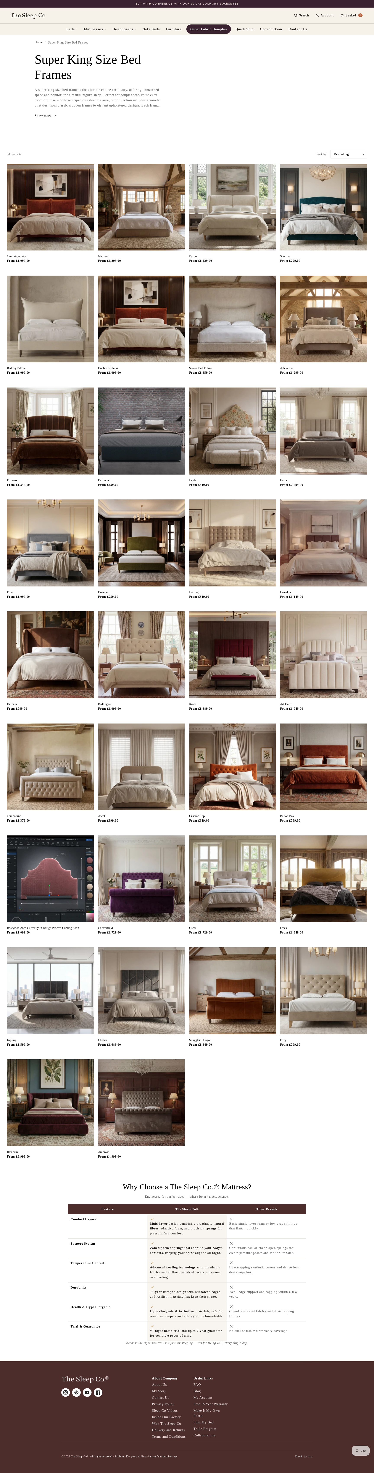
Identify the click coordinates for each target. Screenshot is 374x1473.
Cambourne (14, 816)
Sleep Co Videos (164, 1410)
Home (39, 42)
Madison (103, 256)
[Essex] (323, 878)
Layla (192, 480)
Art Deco (285, 704)
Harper (284, 480)
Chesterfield (105, 928)
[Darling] (232, 542)
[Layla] (232, 431)
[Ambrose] (141, 1102)
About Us (159, 1384)
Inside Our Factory (166, 1417)
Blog (197, 1391)
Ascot (101, 816)
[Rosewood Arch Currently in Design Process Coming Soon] (50, 878)
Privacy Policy (163, 1404)
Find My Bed (203, 1422)
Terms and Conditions (168, 1436)
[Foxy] (323, 990)
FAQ (197, 1384)
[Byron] (232, 207)
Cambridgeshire (16, 256)
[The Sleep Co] (85, 1379)
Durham (12, 704)
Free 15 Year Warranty (210, 1404)
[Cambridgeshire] (50, 207)
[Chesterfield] (141, 878)
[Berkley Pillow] (50, 319)
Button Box (287, 816)
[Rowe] (232, 654)
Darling (193, 592)
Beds (70, 29)
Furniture (174, 29)
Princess (12, 480)
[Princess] (50, 431)
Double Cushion (108, 368)
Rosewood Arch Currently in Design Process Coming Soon (43, 928)
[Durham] (50, 654)
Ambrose (103, 1152)
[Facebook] (98, 1392)
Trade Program (204, 1429)
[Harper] (323, 431)
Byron (193, 256)
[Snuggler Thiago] (232, 990)
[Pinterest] (76, 1392)
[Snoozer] (323, 207)
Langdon (285, 592)
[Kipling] (50, 990)
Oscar (192, 928)
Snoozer (285, 256)
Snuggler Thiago (199, 1040)
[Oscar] (232, 878)
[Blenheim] (50, 1102)
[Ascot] (141, 767)
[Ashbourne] (323, 319)
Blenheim (13, 1152)
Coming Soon (271, 29)
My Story (159, 1391)
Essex (283, 928)
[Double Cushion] (141, 319)
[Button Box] (323, 767)
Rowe (192, 704)
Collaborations (204, 1435)
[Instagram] (65, 1392)
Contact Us (298, 29)
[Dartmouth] (141, 431)
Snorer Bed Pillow (200, 368)
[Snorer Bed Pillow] (232, 319)
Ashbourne (286, 368)
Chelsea (102, 1040)
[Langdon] (323, 542)
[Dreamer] (141, 542)
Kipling (11, 1040)
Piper (10, 592)
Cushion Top (197, 816)
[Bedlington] (141, 654)
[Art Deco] (323, 654)
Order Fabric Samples (208, 29)
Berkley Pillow (16, 368)
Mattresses (93, 29)
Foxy (283, 1040)
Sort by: (322, 154)
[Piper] (50, 542)
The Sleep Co (27, 15)
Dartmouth (104, 480)
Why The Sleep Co (166, 1423)
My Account (202, 1397)
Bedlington (104, 704)
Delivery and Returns (168, 1430)
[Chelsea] (141, 990)
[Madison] (141, 207)
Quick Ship (244, 29)
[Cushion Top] (232, 767)
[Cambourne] (50, 767)
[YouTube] (87, 1392)
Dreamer (103, 592)
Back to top (304, 1456)
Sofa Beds (151, 29)
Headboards (123, 29)
